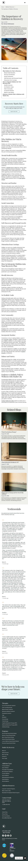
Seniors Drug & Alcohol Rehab (8, 739)
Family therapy (5, 721)
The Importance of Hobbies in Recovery (9, 9)
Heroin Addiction (5, 775)
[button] (25, 2)
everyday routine (8, 339)
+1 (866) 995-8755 (6, 804)
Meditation (4, 717)
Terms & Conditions (6, 815)
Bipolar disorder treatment (7, 709)
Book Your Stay (14, 693)
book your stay (14, 111)
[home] (3, 2)
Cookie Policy (4, 812)
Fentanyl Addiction (6, 765)
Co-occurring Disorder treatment (8, 705)
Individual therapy (5, 726)
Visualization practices (6, 713)
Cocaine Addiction (5, 773)
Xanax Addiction (5, 767)
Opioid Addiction (5, 779)
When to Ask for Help (6, 790)
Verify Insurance (5, 752)
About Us (4, 750)
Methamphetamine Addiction (8, 777)
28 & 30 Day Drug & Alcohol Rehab (9, 733)
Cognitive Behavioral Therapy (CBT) (9, 723)
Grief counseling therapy (7, 707)
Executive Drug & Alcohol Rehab (8, 743)
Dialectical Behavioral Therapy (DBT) (9, 724)
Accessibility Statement (6, 817)
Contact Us (4, 756)
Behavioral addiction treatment (8, 711)
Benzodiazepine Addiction (7, 771)
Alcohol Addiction (5, 781)
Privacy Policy (5, 814)
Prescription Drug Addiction (7, 769)
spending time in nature (12, 167)
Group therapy (5, 719)
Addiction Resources (10, 6)
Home (2, 6)
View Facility (4, 758)
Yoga (3, 715)
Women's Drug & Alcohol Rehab (8, 735)
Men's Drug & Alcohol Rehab (8, 737)
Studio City (4, 393)
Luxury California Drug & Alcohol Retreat (10, 741)
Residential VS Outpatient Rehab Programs (11, 792)
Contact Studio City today (7, 400)
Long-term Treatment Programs (8, 788)
